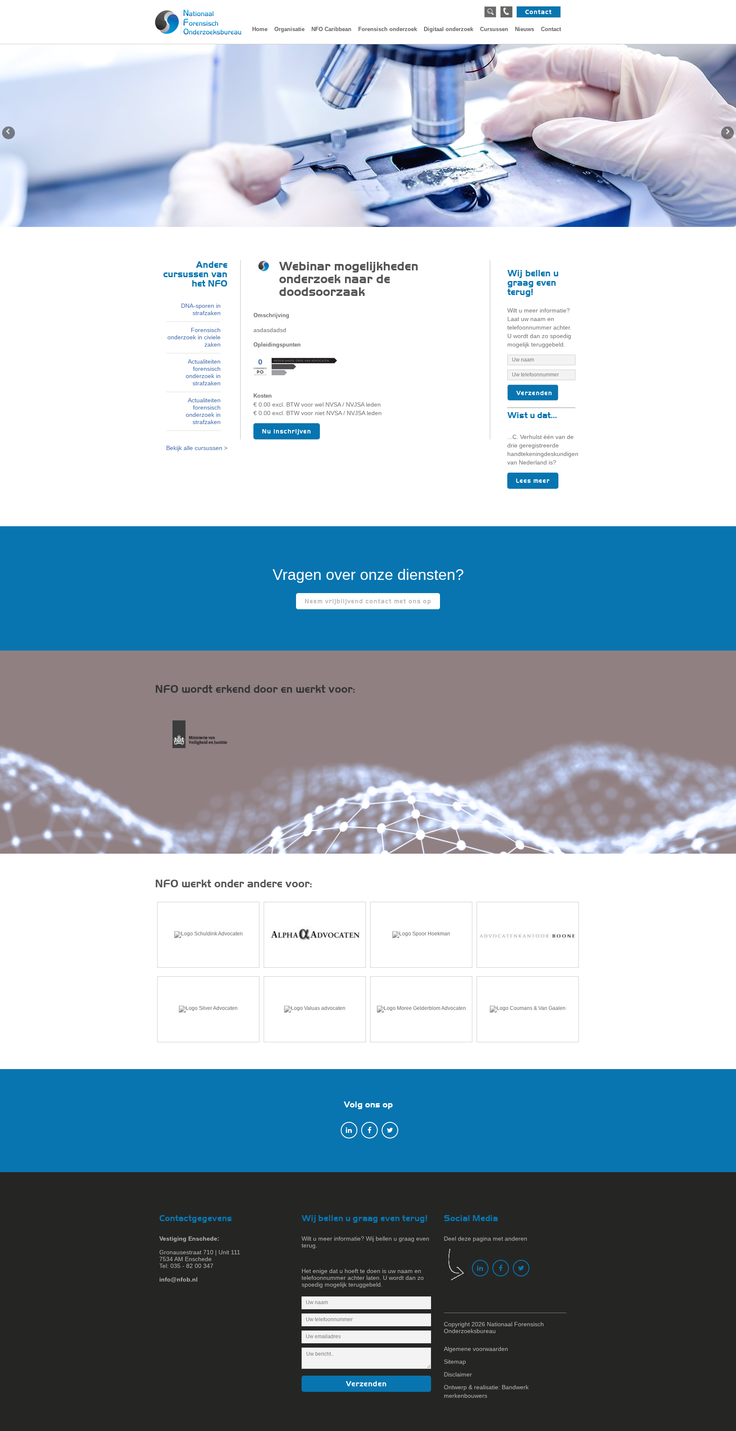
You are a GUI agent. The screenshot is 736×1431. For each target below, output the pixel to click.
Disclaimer (458, 1374)
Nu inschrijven (286, 431)
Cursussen (494, 29)
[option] (368, 135)
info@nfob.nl (178, 1279)
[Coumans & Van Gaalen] (528, 1009)
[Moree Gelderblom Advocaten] (421, 1009)
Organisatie (289, 29)
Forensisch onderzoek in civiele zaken (194, 337)
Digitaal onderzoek (448, 29)
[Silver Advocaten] (208, 1009)
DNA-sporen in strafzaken (201, 309)
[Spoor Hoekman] (421, 935)
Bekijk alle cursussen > (196, 447)
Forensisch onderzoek (387, 29)
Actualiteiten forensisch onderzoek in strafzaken (203, 372)
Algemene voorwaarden (476, 1348)
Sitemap (455, 1361)
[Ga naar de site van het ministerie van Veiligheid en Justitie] (207, 739)
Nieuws (524, 29)
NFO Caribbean (331, 29)
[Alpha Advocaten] (315, 935)
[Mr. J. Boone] (528, 935)
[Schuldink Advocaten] (208, 935)
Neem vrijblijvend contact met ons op (368, 601)
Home (259, 29)
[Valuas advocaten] (315, 1009)
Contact (538, 12)
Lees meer (533, 480)
